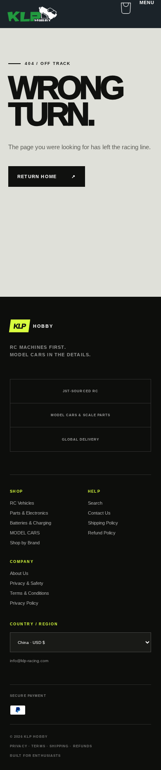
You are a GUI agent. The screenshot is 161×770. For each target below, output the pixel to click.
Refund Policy (102, 532)
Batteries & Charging (30, 522)
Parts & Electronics (29, 512)
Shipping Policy (103, 522)
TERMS (38, 746)
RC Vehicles (22, 503)
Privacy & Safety (26, 583)
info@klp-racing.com (29, 660)
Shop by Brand (25, 542)
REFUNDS (82, 746)
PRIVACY (18, 746)
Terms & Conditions (29, 593)
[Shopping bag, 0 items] (126, 8)
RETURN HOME (46, 176)
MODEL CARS (25, 532)
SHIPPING (59, 746)
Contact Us (99, 512)
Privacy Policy (24, 603)
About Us (19, 573)
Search (95, 503)
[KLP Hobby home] (32, 14)
